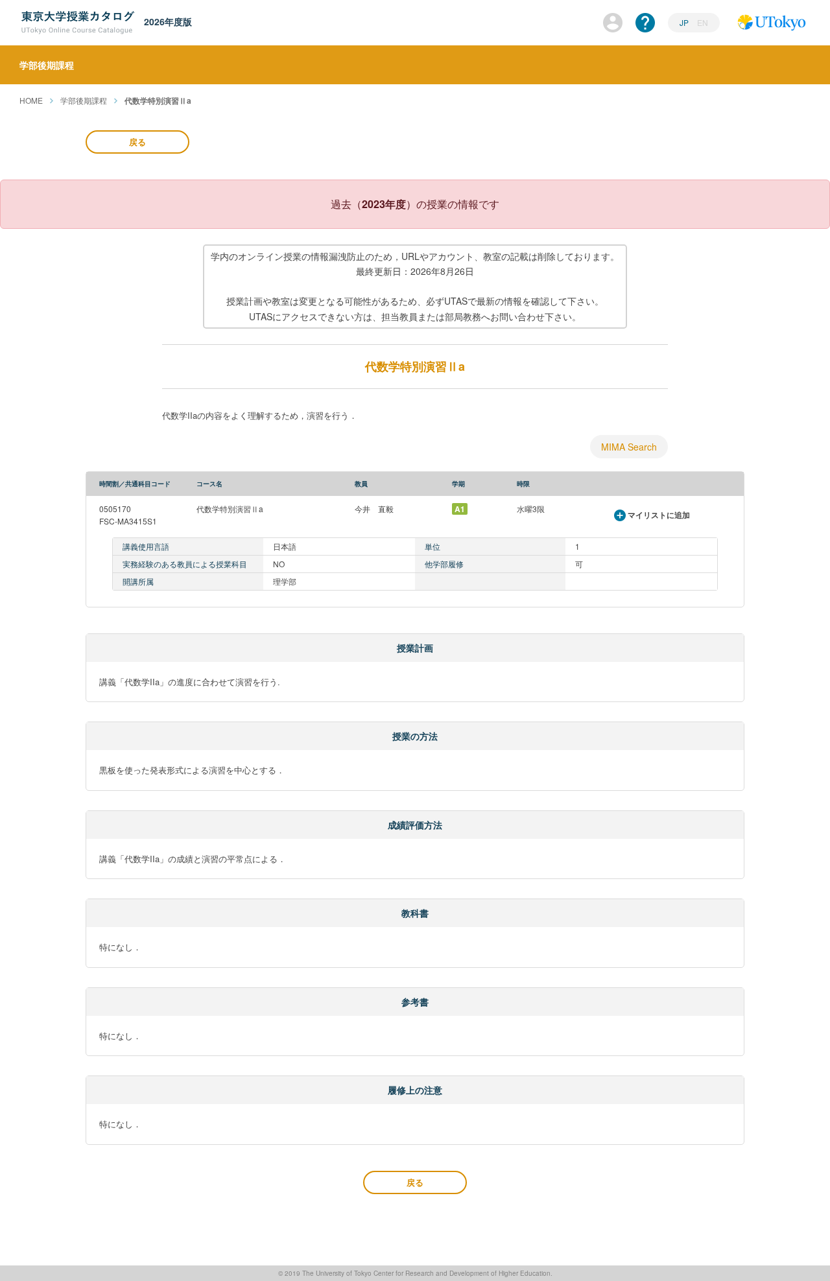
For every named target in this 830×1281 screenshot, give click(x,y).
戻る (137, 141)
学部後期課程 (83, 100)
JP (685, 22)
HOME (31, 100)
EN (702, 22)
